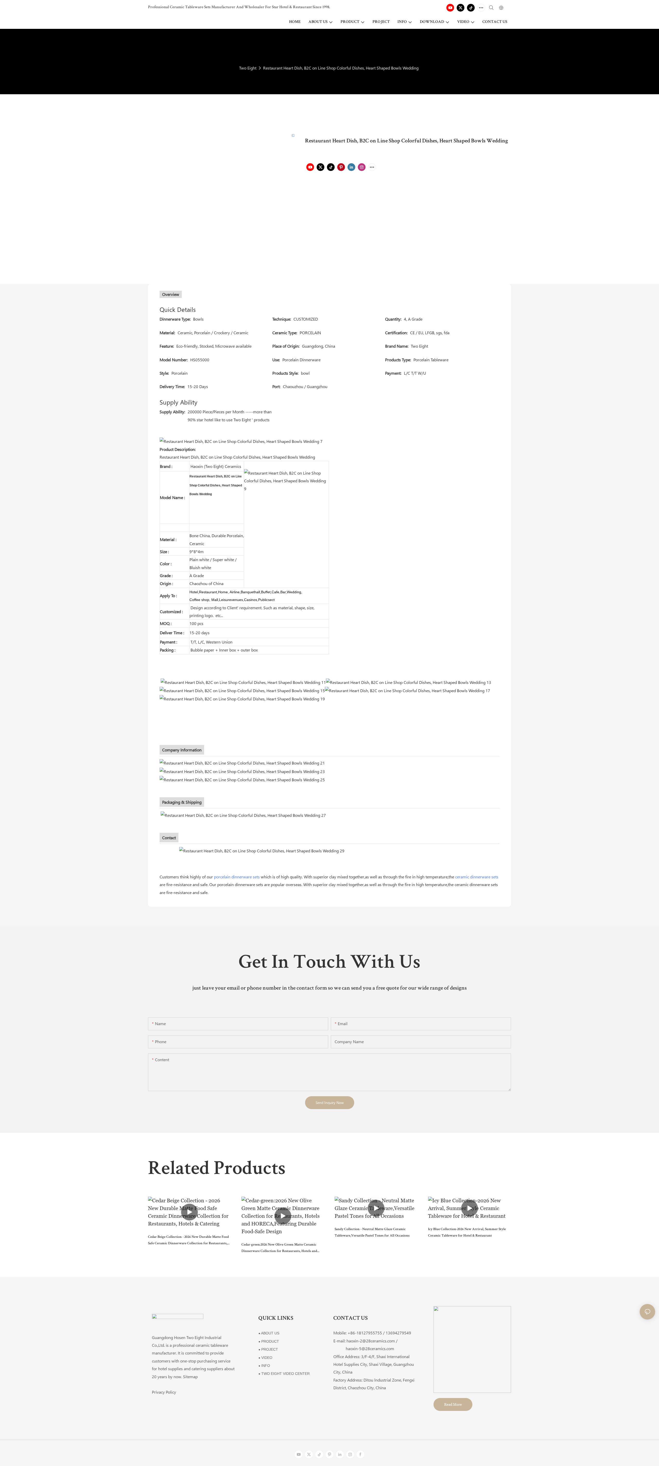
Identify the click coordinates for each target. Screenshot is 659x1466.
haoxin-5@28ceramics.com (363, 1348)
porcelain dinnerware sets (237, 876)
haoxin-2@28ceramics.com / (371, 1340)
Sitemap (190, 1376)
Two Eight (247, 68)
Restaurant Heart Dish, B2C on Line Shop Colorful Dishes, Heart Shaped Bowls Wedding (341, 68)
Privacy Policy (164, 1392)
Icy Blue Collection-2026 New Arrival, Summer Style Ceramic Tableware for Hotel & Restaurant (467, 1233)
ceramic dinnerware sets (476, 876)
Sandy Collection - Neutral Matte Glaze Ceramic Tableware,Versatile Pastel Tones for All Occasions (372, 1233)
